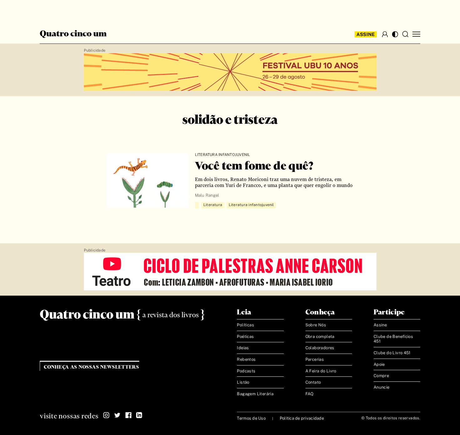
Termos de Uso (251, 418)
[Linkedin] (139, 415)
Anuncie (382, 387)
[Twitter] (117, 415)
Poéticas (245, 336)
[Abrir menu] (416, 34)
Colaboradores (320, 347)
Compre (381, 375)
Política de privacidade (302, 418)
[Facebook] (128, 415)
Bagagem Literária (255, 393)
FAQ (309, 393)
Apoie (379, 364)
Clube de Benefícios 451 (393, 339)
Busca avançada (64, 11)
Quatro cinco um (73, 34)
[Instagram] (106, 415)
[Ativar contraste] (395, 34)
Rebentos (246, 359)
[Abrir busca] (405, 34)
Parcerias (314, 359)
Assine (365, 34)
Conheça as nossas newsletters (91, 367)
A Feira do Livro (320, 371)
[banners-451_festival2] (230, 72)
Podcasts (246, 371)
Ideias (243, 347)
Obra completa (320, 336)
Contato (313, 382)
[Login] (385, 34)
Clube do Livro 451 (392, 352)
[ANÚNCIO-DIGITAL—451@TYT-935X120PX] (230, 272)
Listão (243, 382)
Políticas (245, 325)
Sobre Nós (315, 325)
